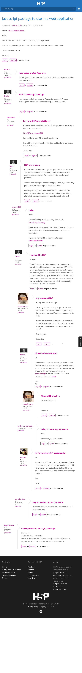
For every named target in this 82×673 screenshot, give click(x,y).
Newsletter (32, 578)
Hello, (31, 210)
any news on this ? (44, 298)
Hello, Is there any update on (54, 429)
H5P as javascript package (31, 94)
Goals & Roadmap (9, 575)
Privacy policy (33, 606)
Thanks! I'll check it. (50, 396)
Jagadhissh (9, 525)
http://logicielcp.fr (36, 240)
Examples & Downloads (11, 570)
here (54, 376)
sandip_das (20, 499)
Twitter (31, 570)
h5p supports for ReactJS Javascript (38, 528)
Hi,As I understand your (46, 353)
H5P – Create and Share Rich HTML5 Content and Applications (41, 3)
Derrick (7, 69)
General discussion (16, 31)
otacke (23, 457)
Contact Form (33, 575)
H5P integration (32, 165)
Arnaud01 (17, 25)
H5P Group (54, 604)
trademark (43, 604)
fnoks (6, 96)
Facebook (31, 567)
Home (4, 567)
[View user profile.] (8, 93)
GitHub (30, 572)
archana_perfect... (25, 426)
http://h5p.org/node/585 (33, 133)
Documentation (8, 572)
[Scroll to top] (41, 613)
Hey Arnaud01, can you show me (47, 502)
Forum (4, 578)
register (13, 60)
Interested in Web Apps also (32, 73)
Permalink (7, 77)
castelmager (23, 306)
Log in (5, 60)
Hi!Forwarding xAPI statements (50, 453)
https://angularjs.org (37, 222)
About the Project (60, 589)
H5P (41, 596)
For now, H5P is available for (37, 121)
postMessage (40, 374)
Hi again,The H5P (38, 255)
